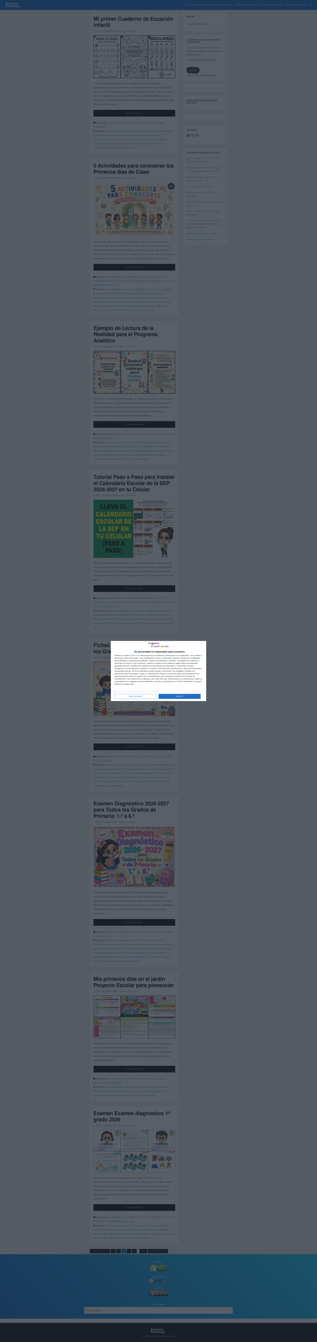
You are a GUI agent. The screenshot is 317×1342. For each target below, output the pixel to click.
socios (137, 655)
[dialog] (158, 671)
